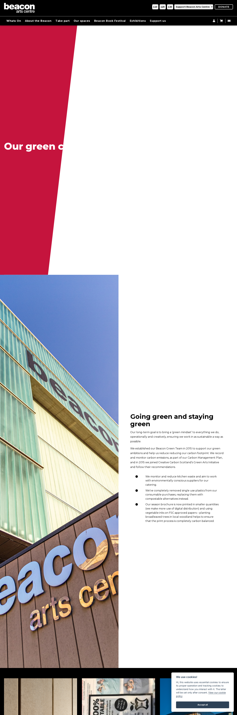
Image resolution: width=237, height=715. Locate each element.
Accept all (203, 704)
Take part (62, 20)
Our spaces (82, 20)
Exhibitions (138, 20)
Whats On (13, 20)
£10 (155, 6)
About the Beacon (38, 20)
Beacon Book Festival (110, 20)
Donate (223, 6)
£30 (170, 6)
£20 (163, 6)
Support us (158, 20)
